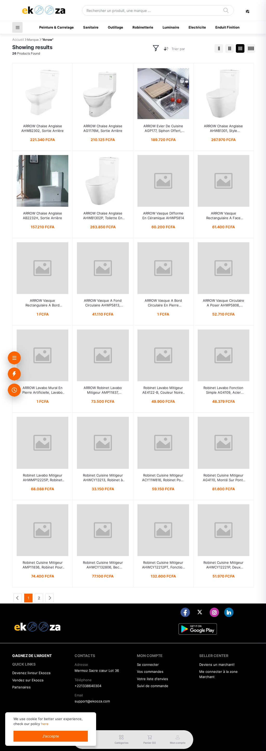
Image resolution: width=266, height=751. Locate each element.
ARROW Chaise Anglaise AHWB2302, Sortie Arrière (42, 128)
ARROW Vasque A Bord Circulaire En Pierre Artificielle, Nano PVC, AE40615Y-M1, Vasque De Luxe (163, 302)
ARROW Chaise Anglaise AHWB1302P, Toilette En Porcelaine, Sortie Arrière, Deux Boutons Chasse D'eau (103, 215)
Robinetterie (142, 27)
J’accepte (50, 736)
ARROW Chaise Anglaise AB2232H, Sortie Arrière (42, 215)
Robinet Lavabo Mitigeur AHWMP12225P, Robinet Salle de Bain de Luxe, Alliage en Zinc (42, 477)
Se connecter (148, 664)
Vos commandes (150, 671)
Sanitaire (90, 27)
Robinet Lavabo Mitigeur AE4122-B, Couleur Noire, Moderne (163, 390)
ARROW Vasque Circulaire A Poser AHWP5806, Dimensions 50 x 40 (223, 302)
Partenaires (21, 687)
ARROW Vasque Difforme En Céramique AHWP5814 (163, 215)
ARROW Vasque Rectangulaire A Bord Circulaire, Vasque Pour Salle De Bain (42, 302)
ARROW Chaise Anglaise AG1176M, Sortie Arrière (102, 128)
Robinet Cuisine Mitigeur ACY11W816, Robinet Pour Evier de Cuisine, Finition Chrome (163, 477)
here (45, 724)
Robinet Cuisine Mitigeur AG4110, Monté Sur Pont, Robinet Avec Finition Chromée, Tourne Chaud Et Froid (223, 477)
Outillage (115, 27)
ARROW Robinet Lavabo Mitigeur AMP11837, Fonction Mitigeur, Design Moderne (103, 390)
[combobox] (191, 50)
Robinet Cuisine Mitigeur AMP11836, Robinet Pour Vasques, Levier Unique (43, 564)
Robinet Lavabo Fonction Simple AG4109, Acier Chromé (223, 390)
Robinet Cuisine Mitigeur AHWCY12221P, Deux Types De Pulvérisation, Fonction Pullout (223, 564)
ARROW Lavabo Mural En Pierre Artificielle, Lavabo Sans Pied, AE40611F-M (42, 390)
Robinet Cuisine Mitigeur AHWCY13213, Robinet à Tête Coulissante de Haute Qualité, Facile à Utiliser (102, 477)
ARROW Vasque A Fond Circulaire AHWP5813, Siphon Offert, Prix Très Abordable (103, 302)
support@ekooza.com (92, 701)
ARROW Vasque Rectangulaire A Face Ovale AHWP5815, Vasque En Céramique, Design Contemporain (223, 215)
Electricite (197, 27)
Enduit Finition (227, 27)
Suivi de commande (152, 686)
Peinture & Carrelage (56, 27)
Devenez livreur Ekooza (31, 673)
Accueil (18, 39)
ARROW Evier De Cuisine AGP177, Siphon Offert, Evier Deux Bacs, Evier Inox (163, 128)
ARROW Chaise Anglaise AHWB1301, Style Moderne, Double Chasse (223, 128)
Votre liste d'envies (152, 679)
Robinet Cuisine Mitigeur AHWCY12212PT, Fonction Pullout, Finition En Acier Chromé (163, 564)
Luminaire (171, 27)
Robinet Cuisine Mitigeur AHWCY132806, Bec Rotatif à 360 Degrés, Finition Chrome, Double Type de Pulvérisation (103, 564)
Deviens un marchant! (217, 664)
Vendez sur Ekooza (27, 680)
